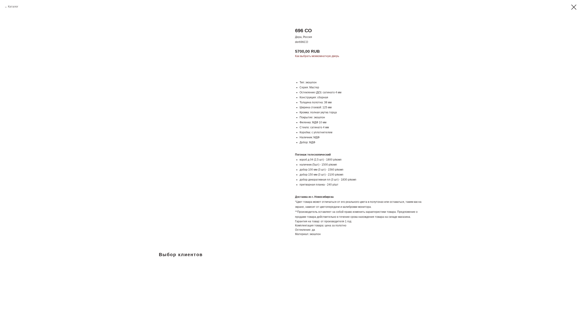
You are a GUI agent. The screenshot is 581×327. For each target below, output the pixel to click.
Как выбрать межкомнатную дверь (317, 56)
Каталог (13, 6)
